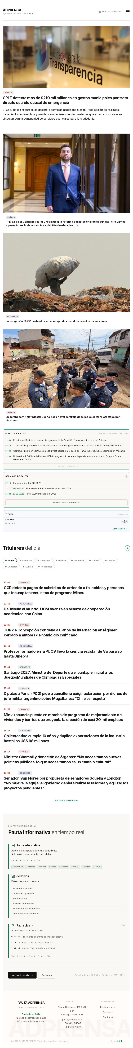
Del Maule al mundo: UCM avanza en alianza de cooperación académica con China (57, 611)
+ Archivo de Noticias (66, 800)
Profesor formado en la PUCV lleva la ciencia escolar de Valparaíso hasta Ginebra (63, 654)
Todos (11, 560)
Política (62, 560)
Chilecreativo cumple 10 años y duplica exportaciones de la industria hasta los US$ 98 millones (64, 738)
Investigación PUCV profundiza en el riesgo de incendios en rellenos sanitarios (56, 321)
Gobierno (27, 560)
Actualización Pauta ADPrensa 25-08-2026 (48, 488)
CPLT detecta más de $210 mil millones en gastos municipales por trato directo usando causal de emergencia (65, 100)
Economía (79, 560)
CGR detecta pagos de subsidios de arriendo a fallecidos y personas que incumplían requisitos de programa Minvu (64, 590)
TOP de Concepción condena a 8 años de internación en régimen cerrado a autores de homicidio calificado (61, 632)
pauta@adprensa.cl (72, 1019)
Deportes (12, 566)
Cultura (29, 566)
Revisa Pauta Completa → (66, 502)
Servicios (47, 975)
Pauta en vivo (107, 1007)
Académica (46, 566)
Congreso (45, 560)
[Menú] (127, 12)
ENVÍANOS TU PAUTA (112, 12)
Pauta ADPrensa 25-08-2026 (41, 493)
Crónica (112, 560)
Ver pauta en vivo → (22, 975)
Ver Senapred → (120, 529)
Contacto (108, 1017)
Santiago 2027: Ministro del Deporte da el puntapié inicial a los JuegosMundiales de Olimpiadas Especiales (58, 675)
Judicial (96, 560)
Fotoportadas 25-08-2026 (27, 483)
